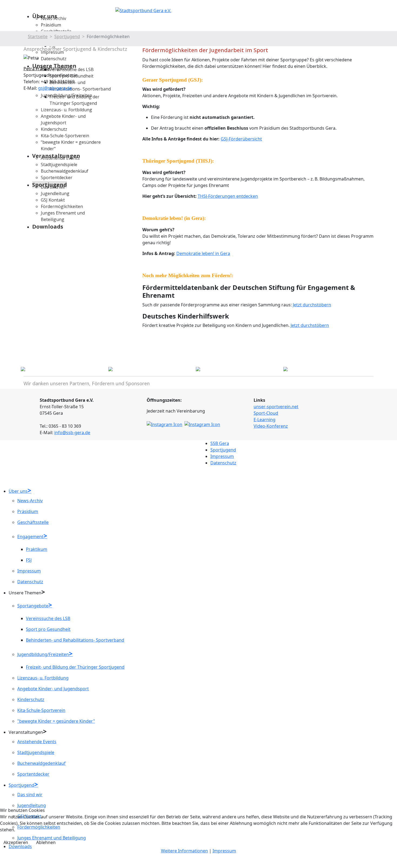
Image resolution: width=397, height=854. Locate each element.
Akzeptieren (16, 842)
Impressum (222, 456)
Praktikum (36, 549)
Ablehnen (46, 842)
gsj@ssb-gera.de (55, 88)
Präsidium (51, 25)
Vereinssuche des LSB (48, 618)
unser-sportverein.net (276, 407)
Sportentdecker (33, 774)
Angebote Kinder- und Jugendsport (53, 689)
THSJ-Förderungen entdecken (228, 196)
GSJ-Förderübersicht (241, 139)
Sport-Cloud (266, 413)
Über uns (18, 491)
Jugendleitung (31, 805)
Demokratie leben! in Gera (203, 253)
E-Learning (264, 420)
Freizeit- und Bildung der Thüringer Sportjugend (75, 667)
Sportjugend (223, 450)
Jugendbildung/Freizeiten (43, 654)
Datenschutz (223, 463)
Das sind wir (29, 795)
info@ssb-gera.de (72, 433)
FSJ (29, 560)
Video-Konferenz (271, 426)
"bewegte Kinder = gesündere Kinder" (56, 721)
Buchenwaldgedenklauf (41, 763)
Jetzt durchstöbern (312, 305)
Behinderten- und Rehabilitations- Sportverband (75, 640)
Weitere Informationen (184, 851)
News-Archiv (53, 18)
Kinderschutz (30, 699)
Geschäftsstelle (33, 522)
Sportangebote (32, 606)
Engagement (30, 537)
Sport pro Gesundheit (48, 629)
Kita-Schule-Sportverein (41, 710)
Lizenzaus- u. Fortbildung (43, 678)
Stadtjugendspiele (35, 752)
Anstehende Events (36, 742)
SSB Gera (219, 443)
